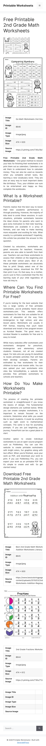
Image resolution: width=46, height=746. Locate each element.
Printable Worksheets (18, 5)
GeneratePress (23, 742)
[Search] (39, 728)
